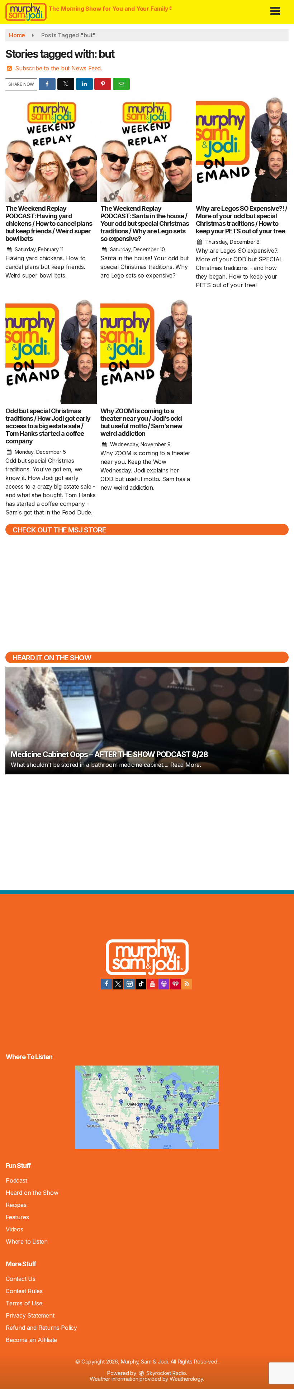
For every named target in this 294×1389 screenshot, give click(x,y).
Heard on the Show (32, 1192)
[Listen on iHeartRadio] (175, 984)
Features (17, 1217)
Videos (14, 1229)
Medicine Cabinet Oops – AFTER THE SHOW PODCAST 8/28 (109, 754)
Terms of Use (24, 1303)
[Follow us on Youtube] (152, 984)
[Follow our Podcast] (163, 984)
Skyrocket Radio (165, 1373)
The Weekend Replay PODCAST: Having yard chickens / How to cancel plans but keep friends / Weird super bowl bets (48, 223)
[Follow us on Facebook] (106, 984)
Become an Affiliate (31, 1339)
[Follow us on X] (118, 984)
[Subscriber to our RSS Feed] (186, 984)
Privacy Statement (30, 1315)
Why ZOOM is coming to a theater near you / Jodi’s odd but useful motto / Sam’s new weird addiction (141, 422)
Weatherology (186, 1378)
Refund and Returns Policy (41, 1327)
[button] (275, 8)
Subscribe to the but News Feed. (58, 68)
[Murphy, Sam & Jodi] (147, 958)
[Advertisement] (147, 831)
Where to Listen (27, 1241)
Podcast (16, 1180)
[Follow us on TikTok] (141, 984)
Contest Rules (24, 1291)
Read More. (185, 764)
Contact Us (20, 1278)
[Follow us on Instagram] (129, 984)
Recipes (16, 1204)
